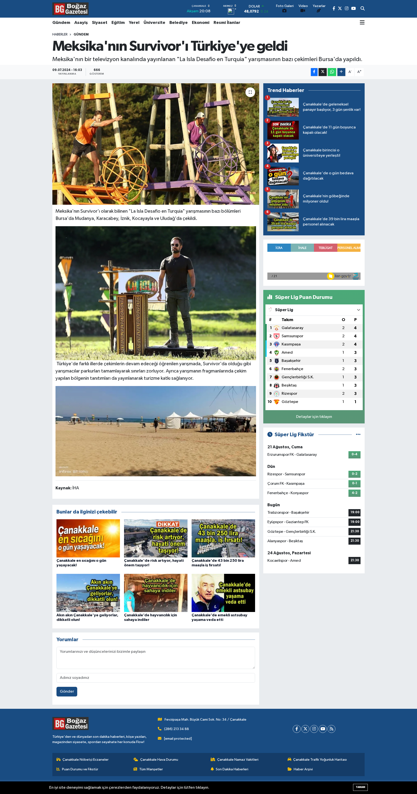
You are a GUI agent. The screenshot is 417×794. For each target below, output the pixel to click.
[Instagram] (314, 729)
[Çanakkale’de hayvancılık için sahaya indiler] (156, 593)
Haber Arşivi (303, 769)
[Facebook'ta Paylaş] (314, 72)
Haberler (60, 34)
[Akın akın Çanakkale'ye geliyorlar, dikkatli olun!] (88, 593)
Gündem (61, 23)
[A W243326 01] (156, 292)
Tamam (360, 787)
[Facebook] (297, 729)
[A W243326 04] (156, 431)
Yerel (134, 23)
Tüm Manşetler (151, 769)
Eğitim (118, 23)
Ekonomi (200, 23)
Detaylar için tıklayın (314, 417)
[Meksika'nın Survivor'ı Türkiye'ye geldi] (155, 143)
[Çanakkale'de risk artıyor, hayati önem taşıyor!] (156, 538)
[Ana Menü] (362, 23)
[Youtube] (323, 729)
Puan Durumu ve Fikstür (80, 769)
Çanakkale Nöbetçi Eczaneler (86, 759)
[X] (305, 729)
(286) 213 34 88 (176, 729)
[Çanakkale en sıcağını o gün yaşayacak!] (88, 538)
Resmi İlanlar (227, 23)
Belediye (178, 23)
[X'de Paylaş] (323, 72)
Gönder (67, 691)
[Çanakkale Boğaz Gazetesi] (70, 8)
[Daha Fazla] (341, 72)
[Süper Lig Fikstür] (358, 435)
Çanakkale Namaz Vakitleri (237, 759)
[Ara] (363, 9)
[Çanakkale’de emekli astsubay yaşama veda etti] (223, 593)
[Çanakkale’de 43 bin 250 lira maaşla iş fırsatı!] (223, 538)
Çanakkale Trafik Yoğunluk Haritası (320, 759)
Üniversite (154, 23)
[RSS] (331, 729)
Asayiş (81, 23)
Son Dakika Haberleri (232, 769)
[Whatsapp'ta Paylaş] (332, 72)
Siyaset (99, 23)
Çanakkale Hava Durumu (159, 759)
